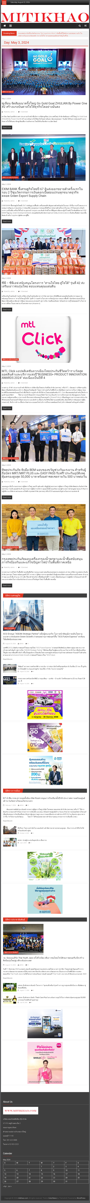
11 (79, 1170)
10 (66, 1170)
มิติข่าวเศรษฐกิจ (10, 628)
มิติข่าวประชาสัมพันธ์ (11, 952)
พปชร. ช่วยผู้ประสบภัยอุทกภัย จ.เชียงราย (32, 840)
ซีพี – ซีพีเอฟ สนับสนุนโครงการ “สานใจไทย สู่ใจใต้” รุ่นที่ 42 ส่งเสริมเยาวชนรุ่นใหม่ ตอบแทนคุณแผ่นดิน (43, 284)
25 (79, 1178)
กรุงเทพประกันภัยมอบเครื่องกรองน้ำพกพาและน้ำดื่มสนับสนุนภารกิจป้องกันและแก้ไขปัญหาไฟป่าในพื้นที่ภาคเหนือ (42, 560)
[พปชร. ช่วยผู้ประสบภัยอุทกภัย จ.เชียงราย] (10, 842)
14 (30, 1174)
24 (66, 1178)
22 (42, 1178)
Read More (7, 659)
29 (42, 1181)
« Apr (5, 1186)
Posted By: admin (9, 112)
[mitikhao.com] (45, 17)
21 (30, 1178)
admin (21, 643)
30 (54, 1181)
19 (5, 1178)
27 (17, 1181)
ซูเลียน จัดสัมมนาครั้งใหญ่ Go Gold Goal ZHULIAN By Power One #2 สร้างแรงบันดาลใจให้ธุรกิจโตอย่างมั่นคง (44, 105)
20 (17, 1178)
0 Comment (24, 112)
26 (5, 1181)
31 (66, 1181)
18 (79, 1174)
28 (30, 1181)
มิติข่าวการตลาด (8, 92)
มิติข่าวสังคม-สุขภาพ (9, 271)
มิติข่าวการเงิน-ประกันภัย (10, 177)
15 (42, 1174)
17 (66, 1174)
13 (17, 1174)
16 (54, 1174)
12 (5, 1174)
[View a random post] (85, 25)
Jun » (9, 1186)
